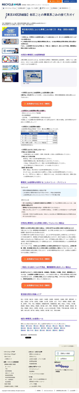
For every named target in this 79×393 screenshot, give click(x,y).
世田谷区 (37, 328)
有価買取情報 (33, 363)
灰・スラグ (8, 366)
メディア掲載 (33, 384)
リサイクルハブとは (10, 8)
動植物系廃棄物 (9, 375)
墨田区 (56, 330)
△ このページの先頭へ (68, 346)
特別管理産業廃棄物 (10, 377)
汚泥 (6, 368)
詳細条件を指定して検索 (11, 386)
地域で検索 (7, 384)
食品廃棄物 (8, 381)
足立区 (51, 328)
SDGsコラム (32, 356)
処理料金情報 (33, 361)
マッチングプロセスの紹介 (36, 373)
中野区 (44, 328)
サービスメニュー (34, 369)
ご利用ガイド (8, 359)
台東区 (30, 328)
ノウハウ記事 (34, 8)
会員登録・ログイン (70, 1)
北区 (37, 330)
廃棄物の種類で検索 (10, 364)
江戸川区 (31, 330)
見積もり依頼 (65, 353)
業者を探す (22, 8)
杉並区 (49, 330)
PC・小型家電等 (9, 379)
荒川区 (63, 328)
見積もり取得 (56, 1)
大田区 (27, 83)
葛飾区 (57, 328)
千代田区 (29, 326)
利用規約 (39, 390)
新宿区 (43, 326)
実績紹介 (55, 8)
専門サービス (45, 8)
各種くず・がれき (9, 373)
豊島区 (68, 326)
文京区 (56, 326)
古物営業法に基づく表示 (61, 390)
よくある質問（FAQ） (35, 386)
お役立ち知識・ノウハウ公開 (37, 359)
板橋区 (24, 330)
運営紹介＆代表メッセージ (36, 381)
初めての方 (7, 356)
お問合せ (63, 359)
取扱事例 (31, 371)
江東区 (43, 330)
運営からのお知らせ (35, 354)
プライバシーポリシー (48, 390)
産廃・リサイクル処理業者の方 (38, 379)
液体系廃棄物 (8, 371)
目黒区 (24, 328)
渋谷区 (37, 326)
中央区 (49, 326)
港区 (23, 326)
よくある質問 (72, 390)
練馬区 (62, 330)
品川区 (62, 326)
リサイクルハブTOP (9, 351)
